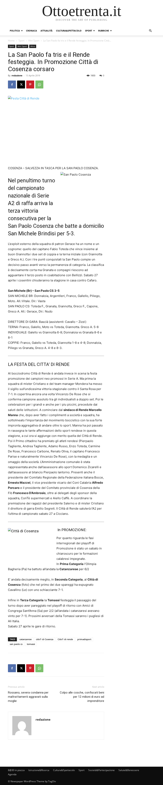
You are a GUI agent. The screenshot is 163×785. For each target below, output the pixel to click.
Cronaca (31, 30)
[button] (150, 31)
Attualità (46, 30)
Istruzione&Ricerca (38, 770)
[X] (21, 84)
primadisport (84, 639)
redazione (17, 75)
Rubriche (103, 30)
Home (11, 40)
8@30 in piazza (16, 770)
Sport (88, 30)
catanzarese (25, 639)
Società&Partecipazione (101, 770)
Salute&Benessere (128, 770)
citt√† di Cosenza (44, 639)
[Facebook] (12, 84)
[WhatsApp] (39, 84)
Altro (32, 46)
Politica (15, 30)
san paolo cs (16, 644)
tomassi (31, 644)
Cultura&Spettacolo (69, 30)
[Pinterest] (30, 84)
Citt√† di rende (65, 639)
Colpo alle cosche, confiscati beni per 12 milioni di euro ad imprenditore (82, 697)
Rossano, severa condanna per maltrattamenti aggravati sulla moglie (28, 697)
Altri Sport (33, 40)
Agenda (12, 774)
